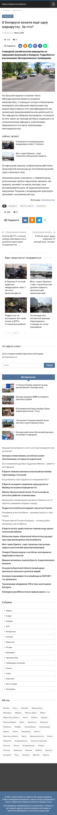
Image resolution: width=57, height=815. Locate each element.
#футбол (36, 755)
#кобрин (18, 727)
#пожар (41, 746)
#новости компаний (39, 741)
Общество (10, 642)
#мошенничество (37, 736)
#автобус (24, 708)
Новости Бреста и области (14, 4)
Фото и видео (11, 684)
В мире (9, 616)
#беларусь (7, 713)
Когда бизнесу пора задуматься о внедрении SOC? (25, 479)
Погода (9, 647)
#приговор (18, 750)
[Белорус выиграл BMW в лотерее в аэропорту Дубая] (8, 400)
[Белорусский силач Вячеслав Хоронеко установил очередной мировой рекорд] (8, 435)
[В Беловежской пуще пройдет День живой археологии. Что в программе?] (8, 411)
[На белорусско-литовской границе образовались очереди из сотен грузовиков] (41, 305)
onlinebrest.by (48, 200)
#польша (6, 750)
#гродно (44, 718)
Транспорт (7, 16)
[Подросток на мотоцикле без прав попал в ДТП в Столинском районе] (16, 305)
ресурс (26, 592)
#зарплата (44, 722)
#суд (17, 755)
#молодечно (41, 206)
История (9, 637)
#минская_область (27, 206)
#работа (39, 750)
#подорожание (28, 746)
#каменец (7, 727)
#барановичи (37, 708)
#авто (15, 708)
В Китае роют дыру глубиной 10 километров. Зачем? (44, 239)
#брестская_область (11, 718)
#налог (50, 736)
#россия (48, 750)
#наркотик (7, 741)
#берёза (18, 713)
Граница (9, 621)
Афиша (9, 611)
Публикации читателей (15, 663)
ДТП (8, 626)
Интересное (11, 632)
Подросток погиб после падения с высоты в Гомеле (27, 508)
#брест (43, 713)
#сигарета (7, 755)
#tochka (6, 708)
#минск (37, 732)
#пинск (16, 746)
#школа (46, 755)
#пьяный (28, 750)
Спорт (8, 673)
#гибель (34, 718)
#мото (24, 736)
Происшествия (12, 658)
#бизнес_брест (31, 713)
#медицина (26, 732)
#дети (22, 722)
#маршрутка (13, 206)
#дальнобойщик (9, 722)
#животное (32, 722)
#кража (6, 732)
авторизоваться (9, 357)
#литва (15, 732)
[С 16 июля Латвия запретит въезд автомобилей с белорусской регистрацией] (8, 388)
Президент (10, 653)
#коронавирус (44, 727)
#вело (25, 718)
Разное (9, 668)
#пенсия (6, 746)
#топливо (25, 755)
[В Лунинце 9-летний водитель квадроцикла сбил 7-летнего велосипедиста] (8, 144)
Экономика (10, 689)
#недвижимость (21, 741)
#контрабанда (30, 727)
